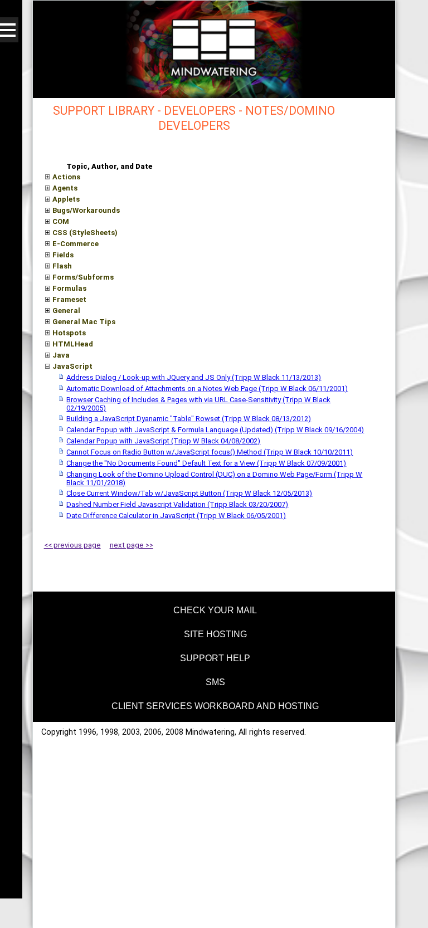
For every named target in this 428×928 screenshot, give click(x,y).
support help (215, 658)
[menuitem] (214, 609)
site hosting (215, 634)
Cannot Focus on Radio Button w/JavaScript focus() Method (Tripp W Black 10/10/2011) (209, 452)
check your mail (215, 610)
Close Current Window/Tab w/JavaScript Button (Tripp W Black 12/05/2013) (189, 493)
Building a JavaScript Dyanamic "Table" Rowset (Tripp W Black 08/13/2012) (188, 418)
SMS (215, 682)
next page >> (131, 545)
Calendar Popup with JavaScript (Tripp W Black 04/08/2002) (163, 441)
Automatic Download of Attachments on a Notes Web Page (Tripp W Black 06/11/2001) (207, 388)
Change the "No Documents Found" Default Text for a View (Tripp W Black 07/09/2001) (206, 463)
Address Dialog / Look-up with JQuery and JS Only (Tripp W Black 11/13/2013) (193, 377)
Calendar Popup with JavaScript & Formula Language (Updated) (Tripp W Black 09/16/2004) (215, 430)
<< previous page (72, 545)
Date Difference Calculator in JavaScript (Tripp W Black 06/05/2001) (176, 515)
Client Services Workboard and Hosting (215, 706)
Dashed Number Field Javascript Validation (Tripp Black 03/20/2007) (177, 504)
